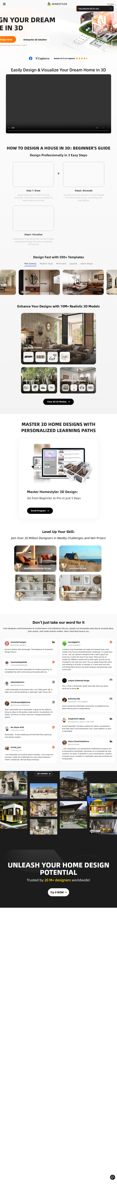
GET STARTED (42, 781)
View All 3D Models (57, 401)
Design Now (24, 282)
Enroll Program (38, 510)
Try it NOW (57, 892)
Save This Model (58, 338)
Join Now (110, 4)
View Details (13, 793)
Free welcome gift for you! (88, 8)
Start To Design (33, 174)
